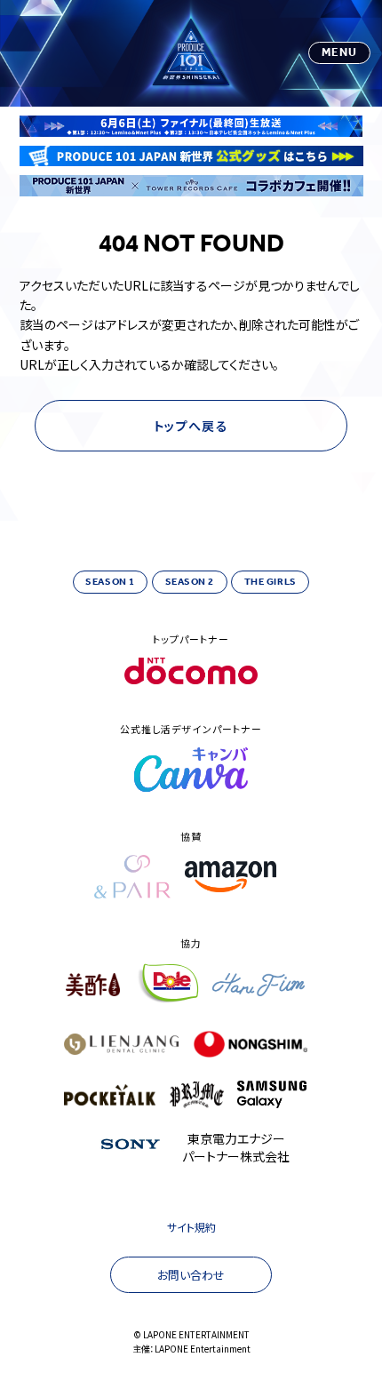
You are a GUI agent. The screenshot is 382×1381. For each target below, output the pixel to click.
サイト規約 (191, 1226)
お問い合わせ (191, 1274)
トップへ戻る (191, 426)
